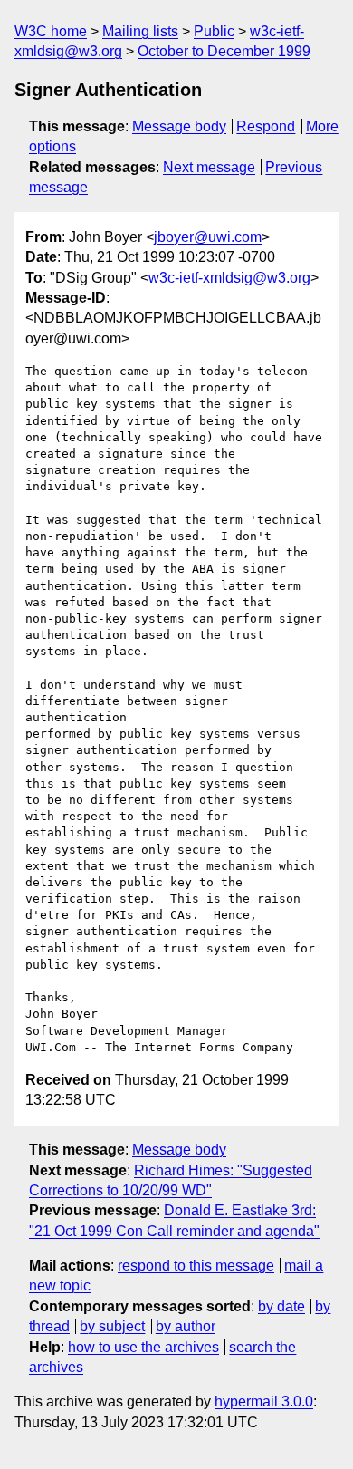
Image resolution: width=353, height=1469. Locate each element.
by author (185, 1326)
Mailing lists (140, 31)
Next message (209, 167)
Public (214, 31)
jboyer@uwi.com (208, 237)
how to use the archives (143, 1347)
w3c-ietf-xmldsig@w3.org (229, 277)
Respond (265, 126)
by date (281, 1306)
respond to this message (196, 1265)
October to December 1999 (224, 51)
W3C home (50, 31)
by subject (112, 1326)
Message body (179, 126)
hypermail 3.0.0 (264, 1401)
